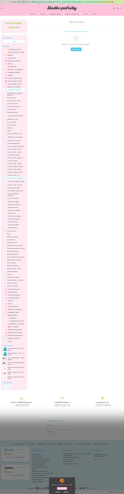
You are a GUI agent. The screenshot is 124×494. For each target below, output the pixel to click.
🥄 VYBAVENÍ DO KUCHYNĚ (16, 321)
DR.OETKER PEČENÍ (13, 298)
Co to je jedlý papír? (68, 459)
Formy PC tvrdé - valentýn (14, 185)
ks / (6, 386)
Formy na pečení (12, 109)
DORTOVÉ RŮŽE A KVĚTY (15, 81)
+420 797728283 (99, 456)
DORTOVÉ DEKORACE (14, 295)
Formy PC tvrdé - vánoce (14, 152)
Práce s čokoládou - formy (14, 133)
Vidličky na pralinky (13, 201)
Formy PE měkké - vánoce (14, 172)
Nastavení (58, 491)
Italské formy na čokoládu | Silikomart (15, 94)
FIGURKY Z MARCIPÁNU (14, 78)
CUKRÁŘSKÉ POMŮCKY (14, 90)
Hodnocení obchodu (38, 479)
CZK (2, 8)
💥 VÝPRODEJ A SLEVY (14, 49)
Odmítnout (66, 491)
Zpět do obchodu (76, 49)
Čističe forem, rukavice (14, 140)
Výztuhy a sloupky (12, 286)
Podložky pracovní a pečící (14, 245)
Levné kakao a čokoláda (56, 444)
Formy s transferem (13, 198)
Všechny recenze (19, 457)
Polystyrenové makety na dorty (16, 248)
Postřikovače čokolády (14, 216)
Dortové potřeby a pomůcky (82, 444)
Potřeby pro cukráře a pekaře (16, 181)
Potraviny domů (67, 461)
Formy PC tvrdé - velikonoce (15, 178)
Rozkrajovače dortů (12, 251)
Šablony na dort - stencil (14, 268)
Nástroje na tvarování (14, 204)
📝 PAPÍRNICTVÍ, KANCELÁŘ (16, 324)
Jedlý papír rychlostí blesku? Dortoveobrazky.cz (46, 477)
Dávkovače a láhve (12, 103)
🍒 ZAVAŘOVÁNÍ (12, 315)
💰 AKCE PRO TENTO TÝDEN (16, 52)
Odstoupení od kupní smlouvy (40, 467)
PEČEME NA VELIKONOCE (15, 332)
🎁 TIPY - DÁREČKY (13, 327)
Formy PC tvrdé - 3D (13, 175)
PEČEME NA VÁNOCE (14, 338)
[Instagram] (96, 459)
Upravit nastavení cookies (37, 492)
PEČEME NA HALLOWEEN (15, 335)
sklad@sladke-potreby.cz (101, 454)
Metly (8, 234)
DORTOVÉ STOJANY (13, 289)
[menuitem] (31, 14)
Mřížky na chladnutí (12, 237)
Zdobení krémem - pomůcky (15, 280)
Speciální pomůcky (12, 254)
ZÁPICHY (10, 301)
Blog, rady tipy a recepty (70, 464)
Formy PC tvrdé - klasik (14, 149)
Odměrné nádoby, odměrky (15, 115)
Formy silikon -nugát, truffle (15, 190)
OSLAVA (10, 303)
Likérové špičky (11, 125)
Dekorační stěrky (13, 222)
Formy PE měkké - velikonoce (15, 146)
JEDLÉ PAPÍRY (12, 58)
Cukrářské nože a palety (14, 100)
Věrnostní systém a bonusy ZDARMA (42, 473)
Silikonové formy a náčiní (14, 260)
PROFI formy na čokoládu (15, 137)
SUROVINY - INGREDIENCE (15, 69)
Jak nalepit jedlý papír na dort (71, 457)
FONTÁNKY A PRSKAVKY (15, 309)
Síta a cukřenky (11, 263)
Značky (10, 341)
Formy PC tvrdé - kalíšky (14, 169)
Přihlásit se (51, 431)
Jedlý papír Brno (42, 444)
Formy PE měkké (12, 160)
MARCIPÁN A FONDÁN (14, 61)
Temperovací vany (13, 207)
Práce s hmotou (11, 231)
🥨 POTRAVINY (12, 66)
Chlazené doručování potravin (40, 461)
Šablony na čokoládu (14, 210)
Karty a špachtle (11, 122)
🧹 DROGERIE (12, 318)
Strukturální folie (12, 227)
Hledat (14, 41)
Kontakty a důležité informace (40, 459)
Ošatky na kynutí (12, 242)
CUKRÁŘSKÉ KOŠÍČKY (14, 72)
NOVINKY (10, 55)
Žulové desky (11, 213)
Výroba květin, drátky (13, 277)
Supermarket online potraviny (101, 444)
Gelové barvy (31, 444)
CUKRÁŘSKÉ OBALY (13, 312)
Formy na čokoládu (13, 224)
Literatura (10, 128)
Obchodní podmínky (38, 465)
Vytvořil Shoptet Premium (117, 492)
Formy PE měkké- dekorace (15, 166)
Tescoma (9, 274)
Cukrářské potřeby (20, 444)
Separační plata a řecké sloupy (16, 257)
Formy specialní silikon (14, 188)
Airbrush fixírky (11, 98)
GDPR (34, 469)
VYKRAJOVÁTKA (12, 292)
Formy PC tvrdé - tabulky (14, 163)
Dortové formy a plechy (13, 106)
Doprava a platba (37, 456)
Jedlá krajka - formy (13, 119)
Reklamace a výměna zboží (40, 471)
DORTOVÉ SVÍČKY (13, 306)
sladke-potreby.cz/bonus (105, 2)
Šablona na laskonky (13, 265)
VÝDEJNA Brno (36, 454)
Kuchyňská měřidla (12, 112)
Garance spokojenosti (38, 463)
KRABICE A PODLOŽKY (14, 87)
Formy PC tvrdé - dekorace (15, 158)
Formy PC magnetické (13, 143)
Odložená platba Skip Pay (39, 475)
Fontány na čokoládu (14, 219)
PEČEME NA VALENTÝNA (15, 329)
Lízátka (9, 130)
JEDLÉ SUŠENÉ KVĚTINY (15, 84)
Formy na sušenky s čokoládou (13, 194)
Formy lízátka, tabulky (13, 155)
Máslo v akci (68, 444)
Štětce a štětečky (12, 271)
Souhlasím (62, 488)
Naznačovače (11, 239)
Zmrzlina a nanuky (12, 283)
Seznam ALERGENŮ (38, 482)
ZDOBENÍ (10, 75)
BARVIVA (10, 64)
